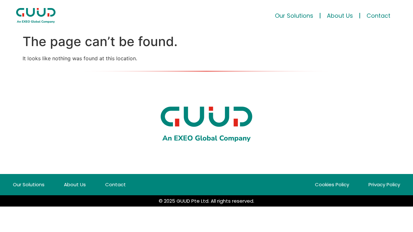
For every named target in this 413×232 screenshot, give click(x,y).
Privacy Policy (384, 184)
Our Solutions (294, 16)
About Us (340, 16)
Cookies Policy (332, 184)
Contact (378, 16)
